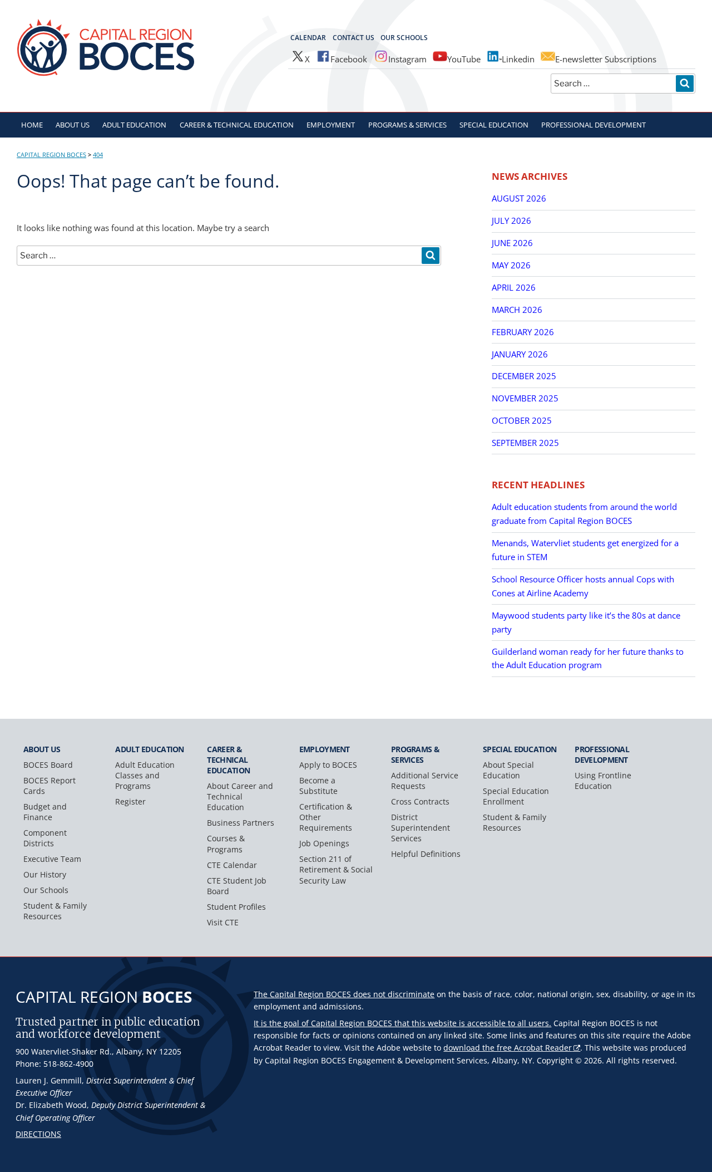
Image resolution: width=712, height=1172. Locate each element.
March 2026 (517, 309)
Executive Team (52, 859)
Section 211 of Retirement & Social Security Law (336, 869)
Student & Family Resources (55, 910)
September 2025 (525, 442)
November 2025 (525, 398)
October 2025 (522, 420)
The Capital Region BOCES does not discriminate (344, 994)
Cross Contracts (420, 801)
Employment (330, 125)
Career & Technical (237, 125)
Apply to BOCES (328, 764)
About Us (73, 125)
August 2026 (519, 198)
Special (493, 125)
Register (130, 801)
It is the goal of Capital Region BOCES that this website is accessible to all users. (402, 1023)
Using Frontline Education (603, 780)
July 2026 (511, 220)
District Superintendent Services (420, 828)
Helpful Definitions (426, 854)
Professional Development (593, 125)
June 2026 (512, 242)
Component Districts (45, 838)
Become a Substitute (318, 785)
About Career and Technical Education (240, 796)
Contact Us (353, 37)
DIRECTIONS (38, 1134)
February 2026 (523, 331)
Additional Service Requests (424, 780)
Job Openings (324, 843)
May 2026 (511, 265)
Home (32, 125)
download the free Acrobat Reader (507, 1047)
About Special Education (508, 770)
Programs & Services (407, 125)
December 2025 (524, 375)
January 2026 (520, 354)
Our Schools (404, 37)
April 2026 (514, 287)
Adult (134, 125)
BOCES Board (48, 764)
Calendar (308, 37)
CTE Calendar (232, 865)
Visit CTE (223, 922)
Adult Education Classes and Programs (145, 775)
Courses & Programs (226, 843)
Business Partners (240, 822)
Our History (44, 874)
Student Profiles (236, 906)
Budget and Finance (45, 811)
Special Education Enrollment (516, 796)
